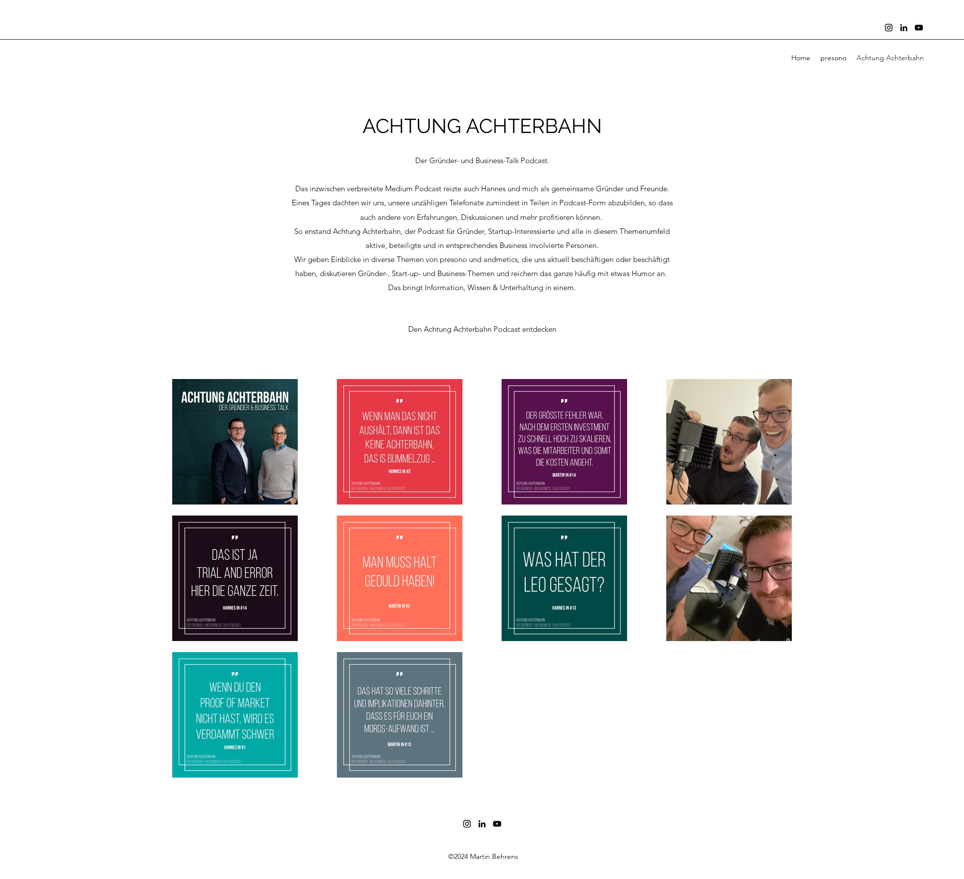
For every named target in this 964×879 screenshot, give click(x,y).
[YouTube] (919, 28)
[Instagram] (889, 28)
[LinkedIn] (904, 28)
